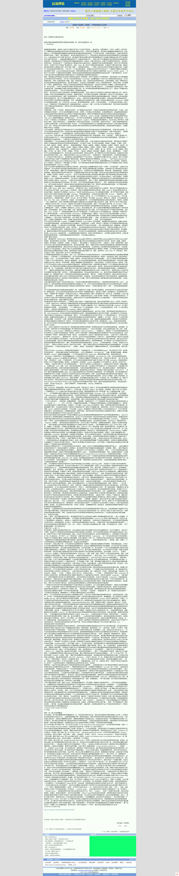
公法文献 (115, 3)
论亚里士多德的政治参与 (51, 853)
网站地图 (127, 5)
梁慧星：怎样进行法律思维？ (53, 855)
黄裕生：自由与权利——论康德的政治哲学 (117, 831)
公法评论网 (48, 862)
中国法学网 (100, 862)
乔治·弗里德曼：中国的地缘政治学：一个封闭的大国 (59, 841)
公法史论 (96, 4)
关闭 (125, 826)
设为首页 (127, 3)
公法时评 (103, 4)
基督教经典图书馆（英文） (69, 862)
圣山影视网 (115, 862)
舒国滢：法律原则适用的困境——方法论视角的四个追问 (60, 849)
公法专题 (96, 3)
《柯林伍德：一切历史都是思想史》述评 (56, 843)
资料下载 (83, 4)
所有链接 (131, 859)
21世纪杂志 (129, 862)
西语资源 (90, 4)
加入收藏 (127, 2)
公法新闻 (109, 4)
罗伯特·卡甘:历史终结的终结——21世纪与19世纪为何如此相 (65, 829)
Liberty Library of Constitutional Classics (55, 864)
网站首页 (76, 3)
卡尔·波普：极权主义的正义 (52, 851)
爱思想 (121, 862)
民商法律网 (92, 862)
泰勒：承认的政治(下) (51, 847)
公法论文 (109, 3)
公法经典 (90, 3)
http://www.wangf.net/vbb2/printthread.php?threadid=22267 (59, 809)
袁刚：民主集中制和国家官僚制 (53, 845)
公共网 (107, 862)
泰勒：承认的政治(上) (51, 837)
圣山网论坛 (56, 862)
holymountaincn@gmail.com (85, 870)
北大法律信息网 (82, 862)
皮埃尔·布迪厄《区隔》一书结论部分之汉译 (63, 819)
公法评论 (83, 3)
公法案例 (103, 3)
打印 (120, 826)
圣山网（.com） (72, 864)
